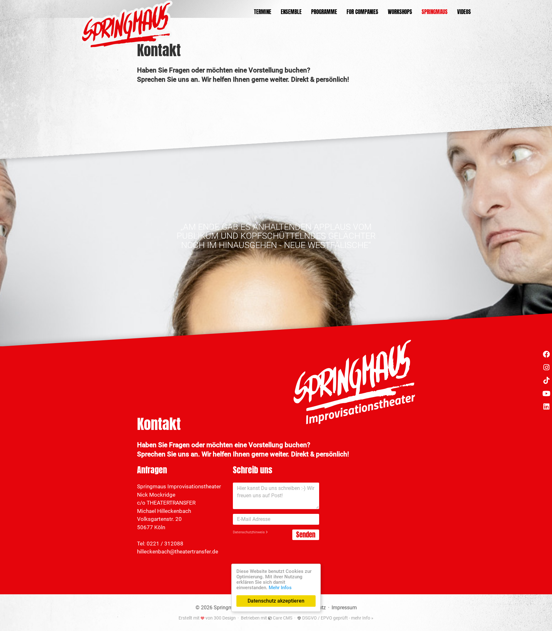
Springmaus (435, 12)
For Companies (362, 12)
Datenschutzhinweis (249, 532)
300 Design (225, 617)
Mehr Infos (280, 587)
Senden (305, 535)
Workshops (400, 12)
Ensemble (291, 12)
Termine (262, 12)
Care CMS (282, 617)
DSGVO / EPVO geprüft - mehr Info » (337, 617)
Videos (464, 12)
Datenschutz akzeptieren (276, 601)
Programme (324, 12)
